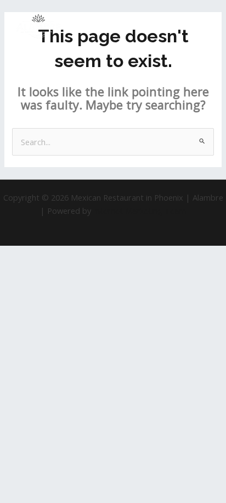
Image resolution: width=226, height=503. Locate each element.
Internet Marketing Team (139, 210)
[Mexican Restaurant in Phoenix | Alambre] (38, 26)
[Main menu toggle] (203, 26)
